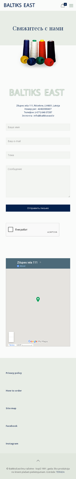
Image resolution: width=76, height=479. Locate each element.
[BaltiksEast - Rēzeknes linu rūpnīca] (21, 5)
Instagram (12, 443)
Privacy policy (14, 373)
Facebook (11, 425)
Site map (11, 408)
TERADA (60, 472)
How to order (14, 390)
